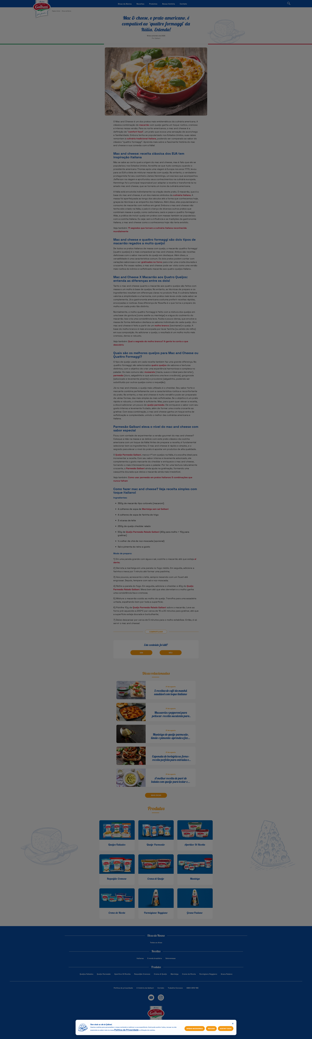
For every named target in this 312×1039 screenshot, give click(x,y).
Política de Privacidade (126, 1029)
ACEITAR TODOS (225, 1029)
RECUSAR (211, 1029)
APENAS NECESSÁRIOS (194, 1029)
